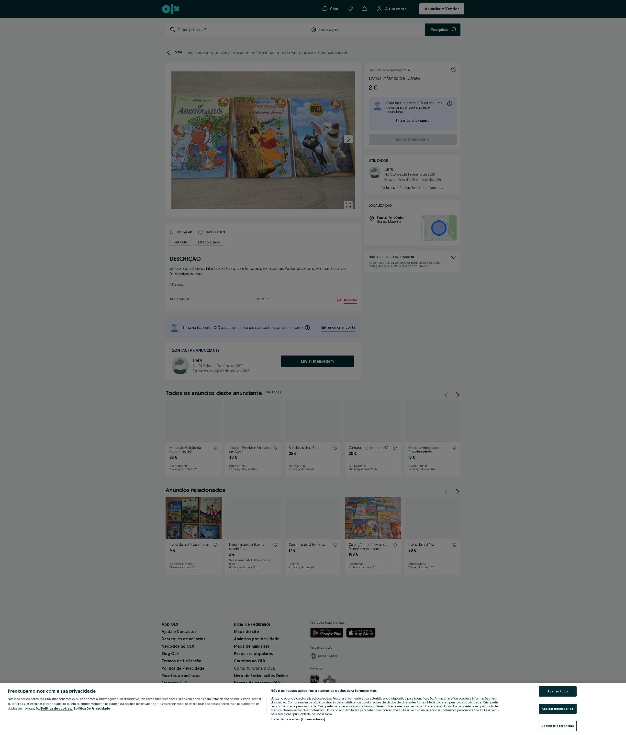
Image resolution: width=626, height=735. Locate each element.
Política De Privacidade (92, 708)
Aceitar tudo (558, 691)
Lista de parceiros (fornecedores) (298, 719)
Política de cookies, (57, 708)
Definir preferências (557, 726)
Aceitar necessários (557, 709)
